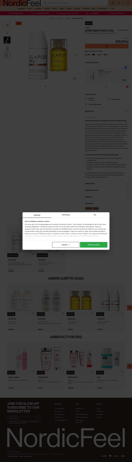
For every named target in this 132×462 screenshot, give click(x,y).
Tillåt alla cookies (94, 244)
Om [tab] (95, 214)
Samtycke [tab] (37, 215)
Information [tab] (66, 214)
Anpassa (65, 244)
